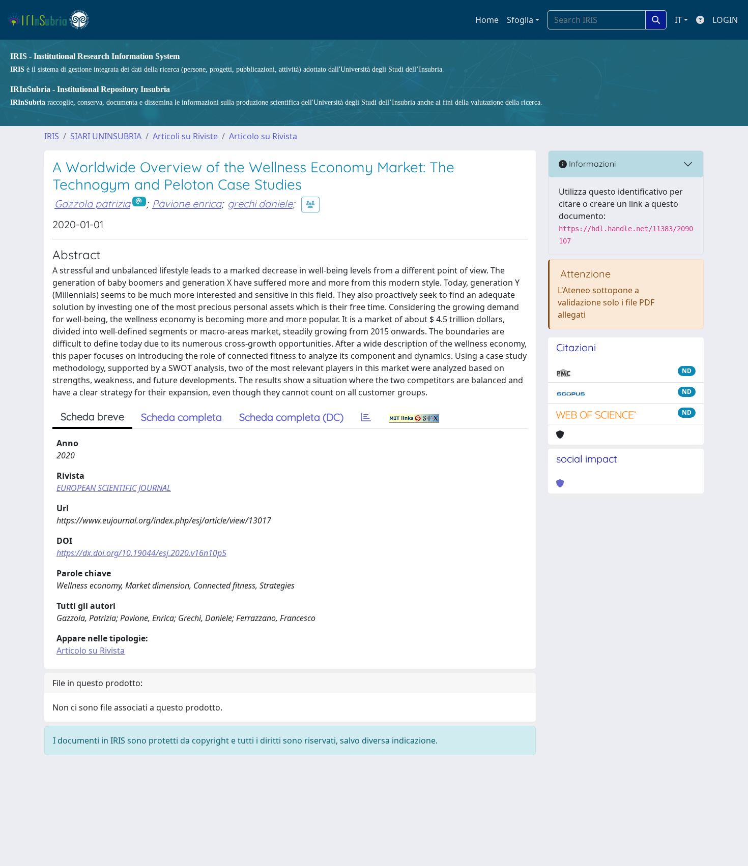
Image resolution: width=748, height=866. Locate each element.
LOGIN (725, 19)
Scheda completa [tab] (181, 417)
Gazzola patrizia (92, 203)
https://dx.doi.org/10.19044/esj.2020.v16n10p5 (141, 553)
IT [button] (678, 19)
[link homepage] (52, 20)
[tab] (366, 417)
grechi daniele (260, 203)
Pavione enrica (186, 203)
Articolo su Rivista (263, 136)
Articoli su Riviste (185, 136)
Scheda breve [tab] (92, 416)
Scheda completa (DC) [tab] (291, 417)
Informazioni (591, 164)
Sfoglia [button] (520, 19)
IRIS (51, 136)
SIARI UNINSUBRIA (105, 136)
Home (487, 19)
